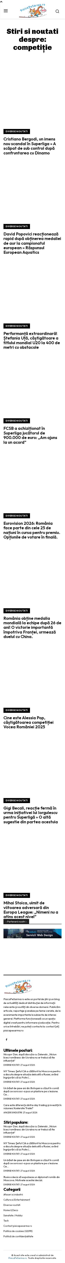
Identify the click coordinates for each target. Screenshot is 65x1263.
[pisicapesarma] (33, 11)
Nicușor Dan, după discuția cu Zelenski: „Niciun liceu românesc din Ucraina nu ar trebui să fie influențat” (30, 1057)
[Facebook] (6, 1040)
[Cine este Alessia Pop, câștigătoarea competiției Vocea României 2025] (32, 673)
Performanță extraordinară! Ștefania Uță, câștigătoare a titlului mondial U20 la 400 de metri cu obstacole (31, 340)
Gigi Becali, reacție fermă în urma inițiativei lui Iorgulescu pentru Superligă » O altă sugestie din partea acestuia (30, 814)
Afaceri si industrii (12, 1112)
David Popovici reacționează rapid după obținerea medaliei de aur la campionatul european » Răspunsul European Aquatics (32, 243)
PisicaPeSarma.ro (17, 1258)
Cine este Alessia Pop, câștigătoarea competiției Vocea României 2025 (28, 722)
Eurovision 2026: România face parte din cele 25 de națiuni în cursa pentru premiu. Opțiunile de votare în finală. (31, 530)
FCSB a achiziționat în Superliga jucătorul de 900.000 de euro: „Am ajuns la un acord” (30, 435)
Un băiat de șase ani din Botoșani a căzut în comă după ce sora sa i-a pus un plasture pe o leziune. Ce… (31, 1091)
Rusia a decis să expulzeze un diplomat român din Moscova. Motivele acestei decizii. (31, 1178)
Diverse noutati (17, 131)
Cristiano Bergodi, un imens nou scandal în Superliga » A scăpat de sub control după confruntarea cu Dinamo (29, 145)
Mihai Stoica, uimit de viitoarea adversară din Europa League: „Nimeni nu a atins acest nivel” (30, 909)
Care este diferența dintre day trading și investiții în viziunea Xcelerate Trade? (32, 1106)
